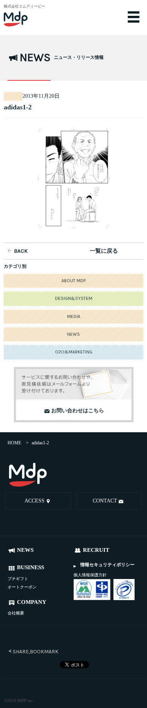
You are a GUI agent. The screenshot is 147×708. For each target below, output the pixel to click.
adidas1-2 (18, 107)
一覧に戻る (104, 250)
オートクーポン (22, 587)
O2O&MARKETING (73, 352)
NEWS (73, 334)
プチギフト (18, 578)
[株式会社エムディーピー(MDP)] (28, 15)
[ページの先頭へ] (134, 475)
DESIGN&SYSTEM (73, 298)
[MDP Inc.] (28, 474)
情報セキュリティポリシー (107, 564)
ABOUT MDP (73, 280)
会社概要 (16, 613)
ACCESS (34, 501)
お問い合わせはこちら (77, 410)
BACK (21, 250)
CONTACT (105, 501)
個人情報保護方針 (90, 575)
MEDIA (73, 316)
